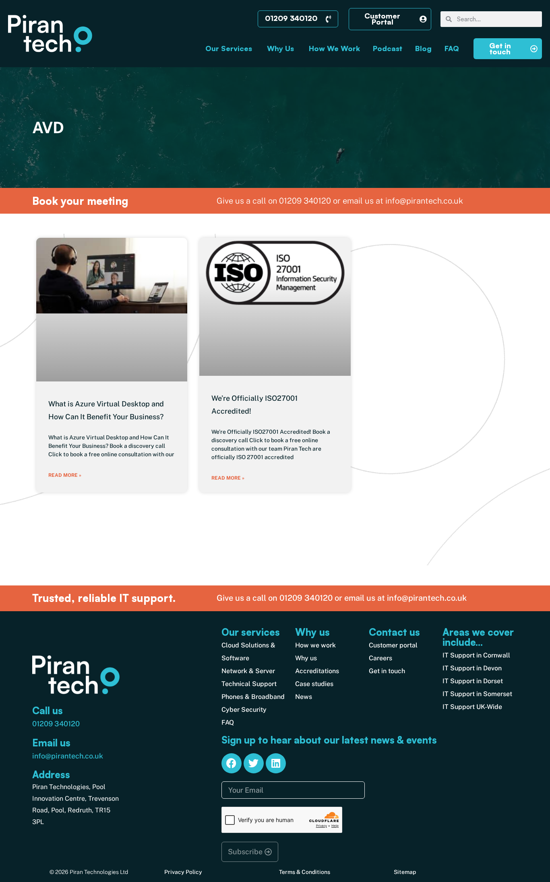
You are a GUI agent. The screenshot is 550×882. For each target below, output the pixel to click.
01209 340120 (56, 723)
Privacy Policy (183, 872)
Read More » (64, 475)
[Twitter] (254, 763)
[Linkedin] (276, 763)
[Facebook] (231, 763)
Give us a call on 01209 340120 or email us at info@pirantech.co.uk (342, 598)
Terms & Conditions (304, 872)
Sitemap (405, 872)
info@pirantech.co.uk (67, 756)
